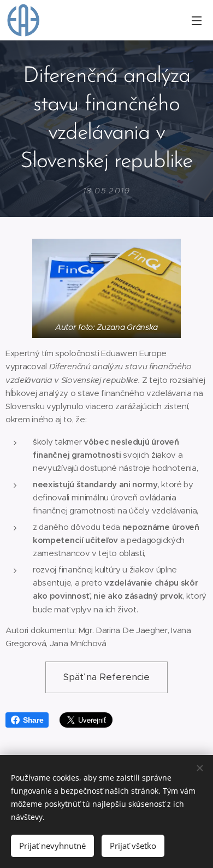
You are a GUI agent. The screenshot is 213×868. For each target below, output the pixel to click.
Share (33, 720)
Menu (197, 20)
